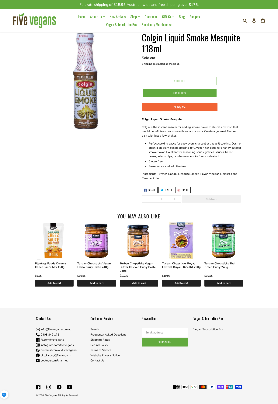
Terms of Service (100, 350)
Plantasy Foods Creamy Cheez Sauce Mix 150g (50, 265)
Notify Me (180, 107)
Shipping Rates (100, 340)
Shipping (147, 64)
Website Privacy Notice (105, 355)
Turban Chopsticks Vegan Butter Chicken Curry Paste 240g (138, 267)
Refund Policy (99, 345)
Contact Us (97, 360)
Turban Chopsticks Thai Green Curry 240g (219, 265)
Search (94, 329)
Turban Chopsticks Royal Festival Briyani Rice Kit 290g (181, 265)
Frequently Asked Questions (108, 334)
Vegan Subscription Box (208, 329)
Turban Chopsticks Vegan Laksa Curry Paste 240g (94, 265)
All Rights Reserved (68, 395)
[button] (4, 395)
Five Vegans (51, 395)
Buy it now (179, 93)
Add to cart (54, 283)
